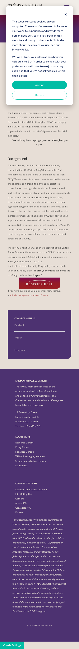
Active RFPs (21, 503)
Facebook (19, 325)
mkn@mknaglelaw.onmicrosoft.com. (29, 295)
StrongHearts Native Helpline (31, 461)
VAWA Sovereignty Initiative (30, 456)
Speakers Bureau (24, 451)
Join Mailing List (23, 494)
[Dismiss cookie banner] (65, 14)
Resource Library (24, 442)
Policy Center (22, 447)
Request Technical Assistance (31, 489)
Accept (39, 84)
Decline (39, 95)
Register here (39, 284)
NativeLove (21, 465)
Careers (19, 498)
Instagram (19, 350)
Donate (19, 512)
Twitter (18, 337)
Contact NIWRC (23, 507)
